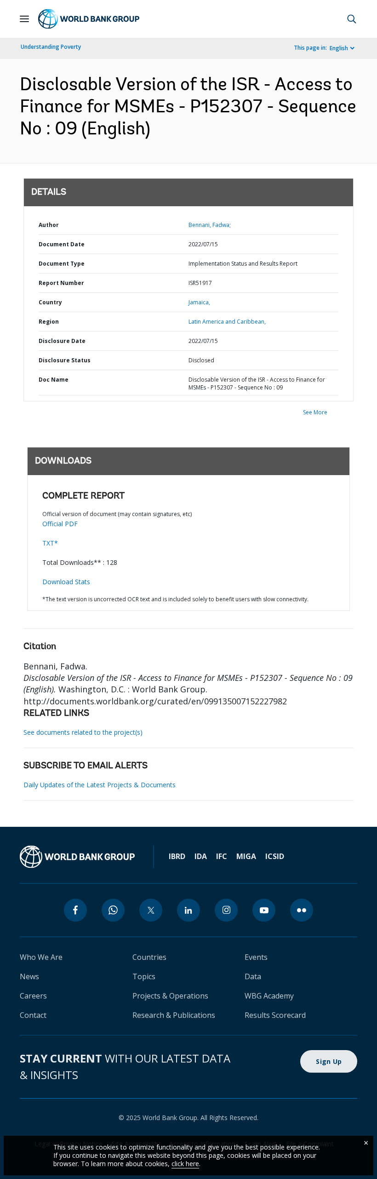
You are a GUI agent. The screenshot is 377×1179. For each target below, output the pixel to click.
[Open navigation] (24, 19)
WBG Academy (269, 996)
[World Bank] (77, 856)
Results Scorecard (275, 1015)
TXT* (50, 543)
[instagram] (226, 910)
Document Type (62, 263)
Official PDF (60, 523)
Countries (149, 957)
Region (49, 321)
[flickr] (301, 910)
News (29, 976)
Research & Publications (173, 1015)
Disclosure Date (62, 341)
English (339, 48)
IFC (221, 856)
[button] (351, 18)
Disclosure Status (65, 360)
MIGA (246, 856)
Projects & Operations (170, 996)
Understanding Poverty (51, 47)
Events (256, 957)
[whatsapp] (113, 910)
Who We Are (41, 957)
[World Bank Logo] (88, 19)
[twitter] (150, 910)
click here (185, 1163)
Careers (33, 996)
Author (49, 225)
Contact (33, 1015)
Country (50, 302)
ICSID (274, 856)
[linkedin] (188, 910)
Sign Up (329, 1061)
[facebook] (75, 910)
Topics (143, 976)
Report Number (61, 283)
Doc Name (54, 379)
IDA (200, 856)
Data (253, 976)
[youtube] (263, 910)
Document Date (62, 244)
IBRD (177, 856)
